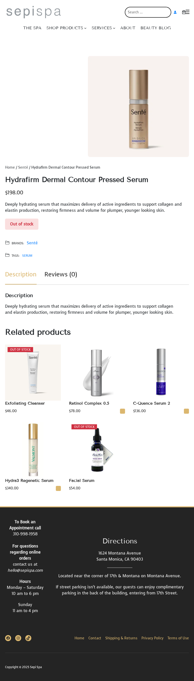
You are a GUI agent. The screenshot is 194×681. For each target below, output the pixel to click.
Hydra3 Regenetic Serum (29, 480)
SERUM (27, 256)
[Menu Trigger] (187, 11)
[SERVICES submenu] (114, 28)
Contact (94, 638)
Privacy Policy (152, 638)
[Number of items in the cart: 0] (184, 12)
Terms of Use (178, 638)
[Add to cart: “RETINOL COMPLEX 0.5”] (122, 411)
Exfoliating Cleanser (25, 403)
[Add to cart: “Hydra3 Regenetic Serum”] (58, 488)
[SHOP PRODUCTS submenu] (85, 28)
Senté (23, 167)
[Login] (175, 12)
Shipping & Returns (121, 638)
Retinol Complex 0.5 (89, 403)
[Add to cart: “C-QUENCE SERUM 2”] (186, 411)
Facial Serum (81, 480)
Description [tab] (21, 274)
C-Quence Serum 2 (151, 403)
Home (10, 167)
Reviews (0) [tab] (60, 274)
